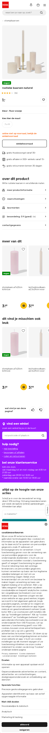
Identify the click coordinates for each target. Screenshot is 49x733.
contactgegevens (11, 225)
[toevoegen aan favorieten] (43, 99)
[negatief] (41, 410)
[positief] (33, 410)
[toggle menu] (44, 5)
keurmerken (13, 207)
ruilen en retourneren (14, 456)
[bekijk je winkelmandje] (38, 5)
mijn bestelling (11, 448)
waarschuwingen (15, 199)
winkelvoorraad (24, 143)
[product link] (14, 261)
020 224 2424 (9, 467)
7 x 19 (7, 124)
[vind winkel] (43, 435)
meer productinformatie (19, 190)
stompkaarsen (11, 20)
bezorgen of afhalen (14, 452)
